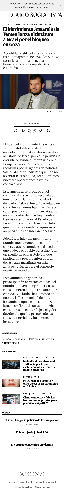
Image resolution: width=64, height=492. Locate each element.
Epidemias (27, 377)
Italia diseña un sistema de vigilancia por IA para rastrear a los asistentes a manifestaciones (39, 366)
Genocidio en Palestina (14, 24)
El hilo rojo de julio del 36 (32, 432)
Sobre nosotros (42, 487)
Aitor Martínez (32, 448)
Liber (32, 436)
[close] (60, 5)
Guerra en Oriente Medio (39, 24)
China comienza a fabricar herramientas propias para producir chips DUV (40, 400)
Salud (36, 377)
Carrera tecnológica (40, 394)
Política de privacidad (45, 482)
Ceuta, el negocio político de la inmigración (32, 420)
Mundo (6, 339)
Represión (28, 358)
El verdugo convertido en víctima (32, 444)
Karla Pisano (32, 424)
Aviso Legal (26, 482)
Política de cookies (23, 487)
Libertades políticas (44, 358)
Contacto (12, 482)
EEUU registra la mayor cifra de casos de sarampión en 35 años (40, 383)
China (26, 394)
